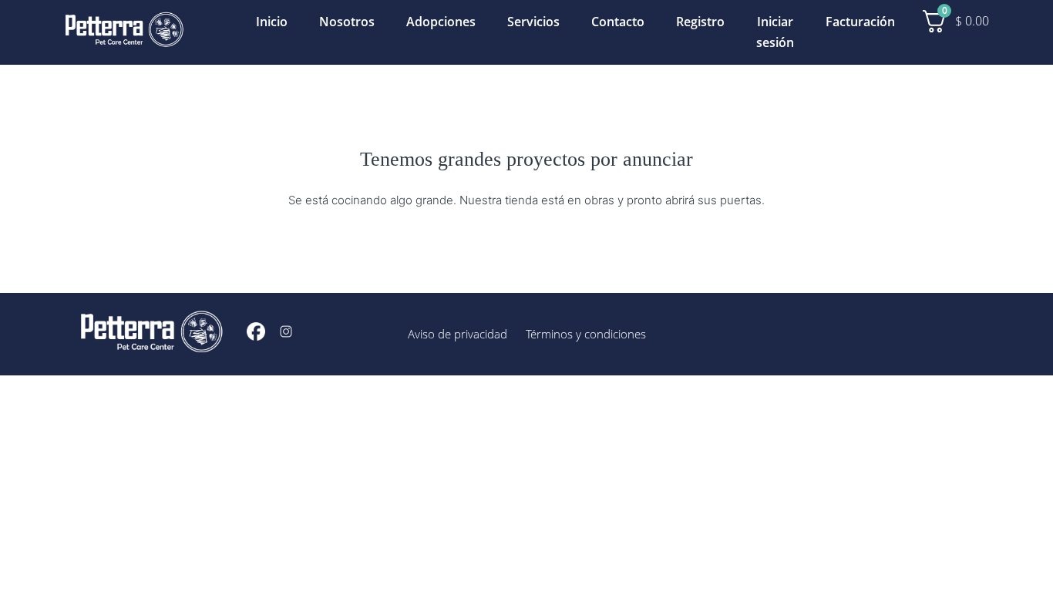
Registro (700, 21)
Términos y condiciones (586, 333)
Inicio (272, 21)
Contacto (617, 21)
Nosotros (347, 21)
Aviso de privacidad (457, 333)
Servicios (533, 21)
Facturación (860, 21)
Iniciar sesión (775, 32)
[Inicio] (124, 32)
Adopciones (441, 21)
